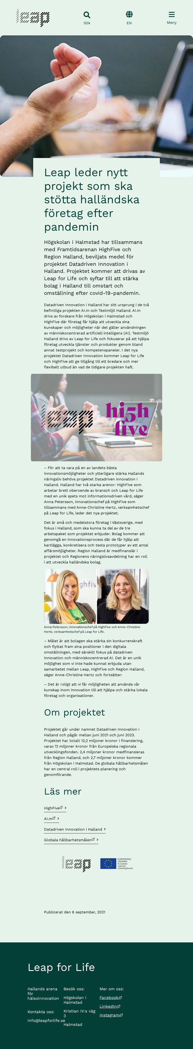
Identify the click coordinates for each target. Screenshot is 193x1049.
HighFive (55, 808)
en (129, 23)
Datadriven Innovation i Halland (73, 829)
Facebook (111, 997)
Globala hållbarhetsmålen (68, 839)
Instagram (111, 1015)
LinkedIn (110, 1006)
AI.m (51, 818)
